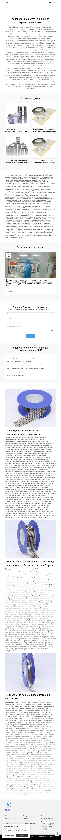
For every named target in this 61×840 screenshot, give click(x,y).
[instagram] (6, 810)
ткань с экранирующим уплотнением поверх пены (22, 358)
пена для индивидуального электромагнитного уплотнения (25, 368)
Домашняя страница (10, 818)
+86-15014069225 (48, 818)
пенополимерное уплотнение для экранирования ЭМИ (24, 365)
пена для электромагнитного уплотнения (20, 361)
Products (7, 823)
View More (9, 291)
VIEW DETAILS (17, 115)
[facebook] (9, 810)
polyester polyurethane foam (15, 375)
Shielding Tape (27, 818)
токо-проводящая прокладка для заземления (21, 372)
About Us (7, 821)
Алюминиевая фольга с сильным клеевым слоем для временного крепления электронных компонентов (17, 130)
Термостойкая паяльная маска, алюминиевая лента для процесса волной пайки (17, 161)
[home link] (7, 2)
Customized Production (29, 823)
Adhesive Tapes (27, 821)
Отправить (30, 336)
